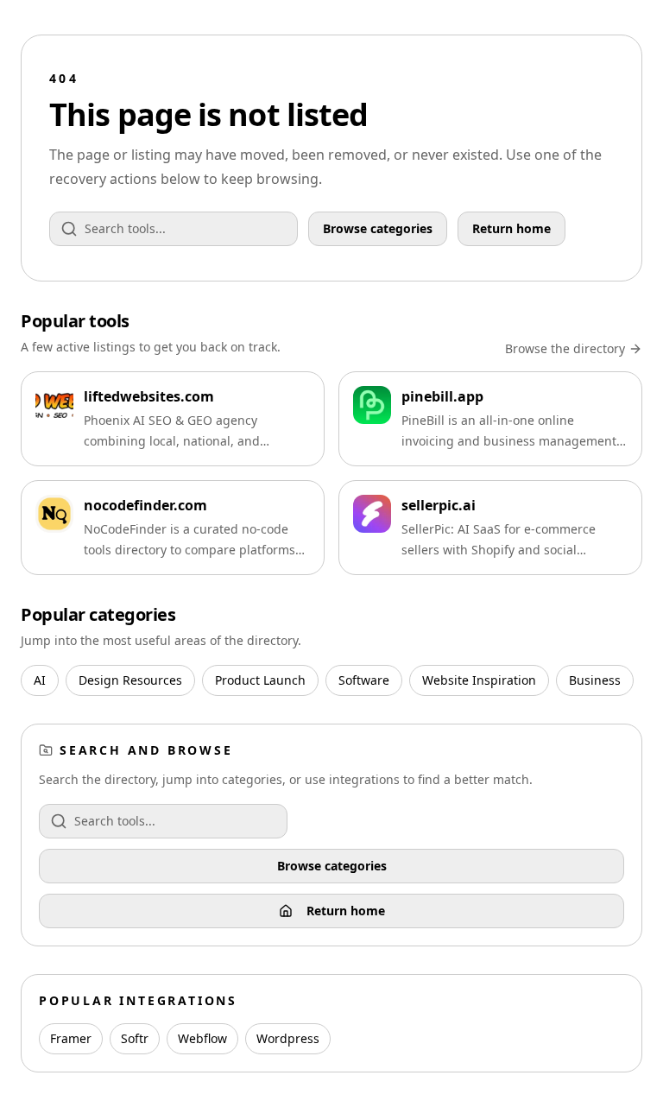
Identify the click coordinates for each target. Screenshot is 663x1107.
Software (363, 680)
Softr (134, 1038)
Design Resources (130, 680)
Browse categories (378, 228)
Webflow (202, 1038)
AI (40, 680)
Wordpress (287, 1038)
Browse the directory (565, 348)
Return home (511, 228)
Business (595, 680)
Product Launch (260, 680)
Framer (71, 1038)
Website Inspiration (479, 680)
